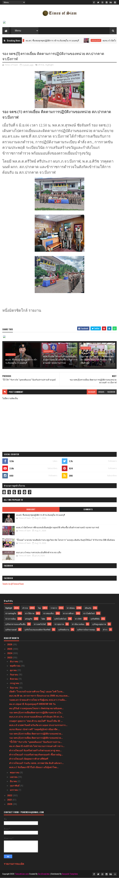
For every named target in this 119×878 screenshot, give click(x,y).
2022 (10, 795)
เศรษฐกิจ (28, 618)
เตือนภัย (88, 608)
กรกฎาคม (15, 683)
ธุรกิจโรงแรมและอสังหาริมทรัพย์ (37, 629)
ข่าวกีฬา (78, 618)
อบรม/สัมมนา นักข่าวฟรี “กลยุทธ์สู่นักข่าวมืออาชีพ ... (34, 729)
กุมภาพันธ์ (15, 785)
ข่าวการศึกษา (68, 613)
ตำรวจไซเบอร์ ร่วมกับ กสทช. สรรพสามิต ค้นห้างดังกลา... (36, 762)
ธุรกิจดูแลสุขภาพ (99, 624)
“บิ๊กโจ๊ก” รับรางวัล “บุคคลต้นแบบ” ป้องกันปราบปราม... (35, 741)
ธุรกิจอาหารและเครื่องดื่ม (15, 624)
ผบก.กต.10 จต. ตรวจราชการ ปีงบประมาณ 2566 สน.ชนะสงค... (39, 695)
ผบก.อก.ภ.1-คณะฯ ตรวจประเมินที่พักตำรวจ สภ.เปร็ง (38, 552)
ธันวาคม (14, 661)
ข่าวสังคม (71, 608)
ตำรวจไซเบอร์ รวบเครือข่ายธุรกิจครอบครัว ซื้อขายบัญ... (36, 754)
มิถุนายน (14, 687)
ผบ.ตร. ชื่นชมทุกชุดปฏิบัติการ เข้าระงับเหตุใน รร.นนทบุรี (39, 40)
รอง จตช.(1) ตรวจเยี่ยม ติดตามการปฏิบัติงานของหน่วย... (36, 733)
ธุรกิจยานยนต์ (11, 629)
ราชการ (54, 608)
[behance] (110, 2)
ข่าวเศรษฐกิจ (10, 613)
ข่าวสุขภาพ (59, 624)
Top (39, 608)
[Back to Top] (115, 874)
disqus (101, 391)
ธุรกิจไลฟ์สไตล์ (60, 618)
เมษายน (14, 776)
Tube (43, 618)
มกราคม (14, 789)
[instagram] (106, 2)
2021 (9, 799)
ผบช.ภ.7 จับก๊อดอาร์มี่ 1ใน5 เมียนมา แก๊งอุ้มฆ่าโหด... (34, 767)
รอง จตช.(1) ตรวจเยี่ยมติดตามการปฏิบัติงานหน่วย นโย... (36, 712)
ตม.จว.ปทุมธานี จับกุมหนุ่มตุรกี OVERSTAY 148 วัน (32, 703)
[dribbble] (102, 2)
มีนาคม (14, 781)
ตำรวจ (41, 64)
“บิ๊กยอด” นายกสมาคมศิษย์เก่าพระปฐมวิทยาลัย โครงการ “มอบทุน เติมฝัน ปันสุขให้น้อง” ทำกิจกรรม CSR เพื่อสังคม (97, 357)
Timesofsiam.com (22, 873)
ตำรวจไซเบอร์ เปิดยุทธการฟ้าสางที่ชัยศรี (28, 758)
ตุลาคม (13, 670)
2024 (10, 653)
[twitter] (98, 2)
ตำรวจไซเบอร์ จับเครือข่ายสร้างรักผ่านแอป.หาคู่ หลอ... (35, 750)
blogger (91, 391)
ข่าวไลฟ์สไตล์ (89, 613)
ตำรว (105, 629)
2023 (10, 657)
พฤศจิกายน (15, 665)
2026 (10, 644)
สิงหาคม (14, 678)
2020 (10, 804)
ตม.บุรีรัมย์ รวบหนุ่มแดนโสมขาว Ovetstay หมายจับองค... (36, 708)
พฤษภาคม (15, 772)
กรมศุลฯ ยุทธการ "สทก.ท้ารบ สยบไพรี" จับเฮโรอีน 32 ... (36, 720)
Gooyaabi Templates (70, 873)
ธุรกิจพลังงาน (63, 629)
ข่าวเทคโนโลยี (40, 624)
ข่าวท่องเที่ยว (48, 613)
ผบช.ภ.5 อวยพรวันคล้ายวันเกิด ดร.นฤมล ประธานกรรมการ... (38, 725)
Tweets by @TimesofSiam (13, 583)
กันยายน (14, 674)
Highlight (83, 40)
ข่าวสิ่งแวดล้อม (78, 624)
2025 (10, 648)
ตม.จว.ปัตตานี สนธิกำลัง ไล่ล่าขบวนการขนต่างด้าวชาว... (36, 746)
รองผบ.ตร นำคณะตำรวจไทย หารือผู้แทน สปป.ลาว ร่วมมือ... (37, 699)
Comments (88, 509)
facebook (111, 391)
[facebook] (94, 2)
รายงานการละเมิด (14, 864)
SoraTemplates (44, 873)
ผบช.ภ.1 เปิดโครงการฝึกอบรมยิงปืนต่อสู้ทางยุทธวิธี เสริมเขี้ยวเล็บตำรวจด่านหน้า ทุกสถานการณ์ (60, 359)
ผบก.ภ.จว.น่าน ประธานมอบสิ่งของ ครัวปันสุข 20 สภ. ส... (36, 716)
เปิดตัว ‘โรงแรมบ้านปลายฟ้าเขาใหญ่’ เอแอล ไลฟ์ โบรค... (36, 691)
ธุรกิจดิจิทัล (95, 618)
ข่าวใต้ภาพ (29, 613)
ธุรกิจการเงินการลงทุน (86, 629)
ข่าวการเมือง (10, 618)
